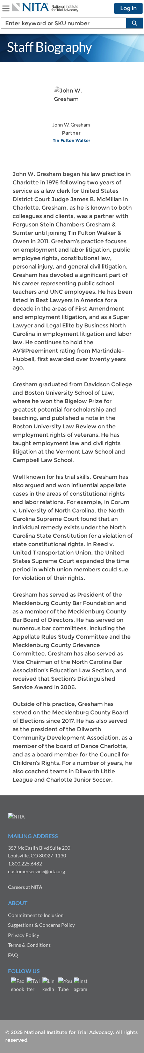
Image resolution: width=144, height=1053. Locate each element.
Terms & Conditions (29, 945)
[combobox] (60, 23)
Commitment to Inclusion (36, 915)
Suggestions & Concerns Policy (41, 925)
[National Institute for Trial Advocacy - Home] (45, 7)
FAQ (13, 955)
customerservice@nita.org (36, 871)
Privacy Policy (23, 935)
